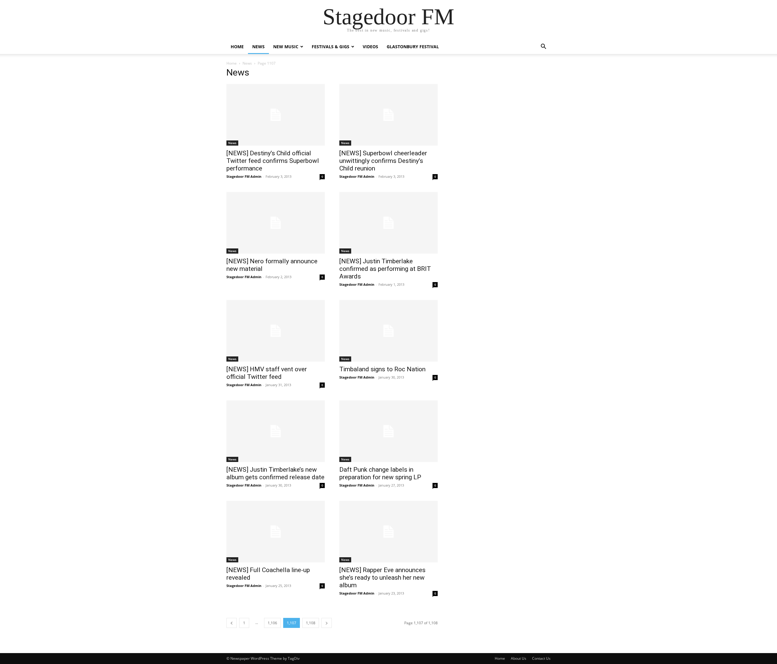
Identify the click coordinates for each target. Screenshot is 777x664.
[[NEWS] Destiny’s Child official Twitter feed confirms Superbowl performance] (275, 115)
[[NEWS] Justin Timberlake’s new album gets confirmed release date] (275, 431)
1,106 (272, 622)
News (258, 46)
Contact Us (541, 658)
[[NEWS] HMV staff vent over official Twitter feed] (275, 331)
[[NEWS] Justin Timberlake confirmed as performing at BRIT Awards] (388, 223)
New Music (285, 46)
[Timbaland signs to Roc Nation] (388, 331)
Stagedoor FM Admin (243, 176)
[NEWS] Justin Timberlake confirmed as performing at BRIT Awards (385, 269)
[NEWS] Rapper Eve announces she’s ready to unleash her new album (382, 577)
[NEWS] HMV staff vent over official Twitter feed (266, 373)
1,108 (310, 622)
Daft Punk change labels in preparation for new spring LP (380, 473)
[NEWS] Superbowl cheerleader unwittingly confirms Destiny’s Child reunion (383, 161)
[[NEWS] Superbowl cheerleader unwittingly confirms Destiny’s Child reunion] (388, 115)
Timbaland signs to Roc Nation (382, 369)
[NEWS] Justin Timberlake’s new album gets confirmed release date (275, 473)
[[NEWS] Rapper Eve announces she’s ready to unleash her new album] (388, 531)
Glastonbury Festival (413, 46)
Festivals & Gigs (330, 46)
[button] (543, 47)
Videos (370, 46)
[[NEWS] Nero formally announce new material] (275, 223)
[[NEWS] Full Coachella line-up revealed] (275, 531)
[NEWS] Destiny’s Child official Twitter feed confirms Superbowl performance (272, 161)
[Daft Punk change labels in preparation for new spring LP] (388, 431)
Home (237, 46)
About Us (518, 658)
